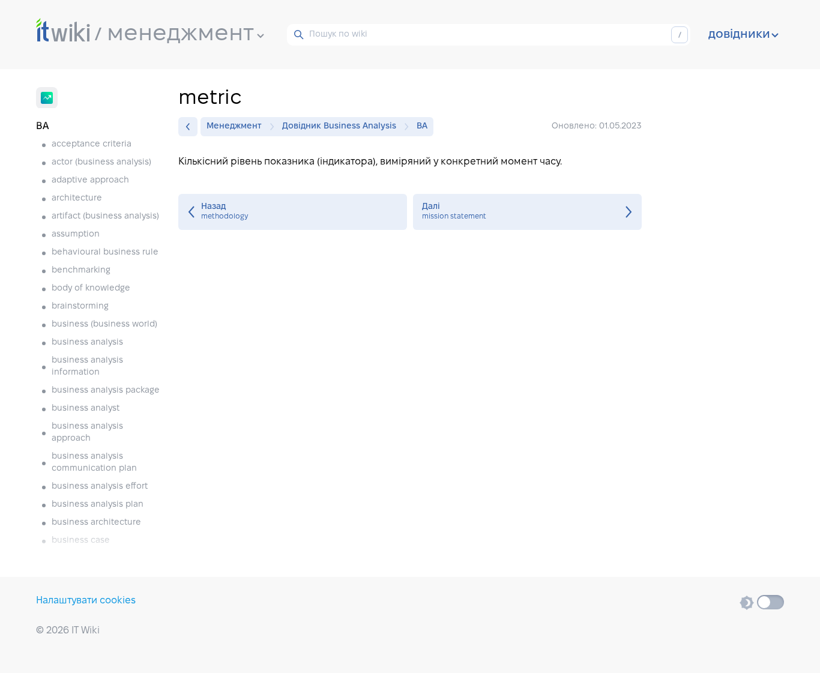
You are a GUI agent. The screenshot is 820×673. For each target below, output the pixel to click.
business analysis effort (100, 486)
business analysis (87, 342)
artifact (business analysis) (105, 216)
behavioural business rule (105, 252)
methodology (292, 212)
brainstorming (80, 306)
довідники (739, 34)
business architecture (96, 523)
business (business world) (104, 324)
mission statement (527, 212)
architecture (77, 198)
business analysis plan (97, 505)
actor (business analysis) (101, 162)
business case (81, 541)
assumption (76, 234)
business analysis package (106, 390)
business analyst (85, 408)
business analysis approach (87, 432)
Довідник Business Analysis (339, 126)
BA (422, 126)
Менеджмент (234, 126)
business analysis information (87, 366)
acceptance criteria (91, 144)
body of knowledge (91, 288)
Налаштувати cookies (86, 600)
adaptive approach (90, 180)
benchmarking (81, 270)
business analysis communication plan (94, 462)
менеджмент (180, 34)
